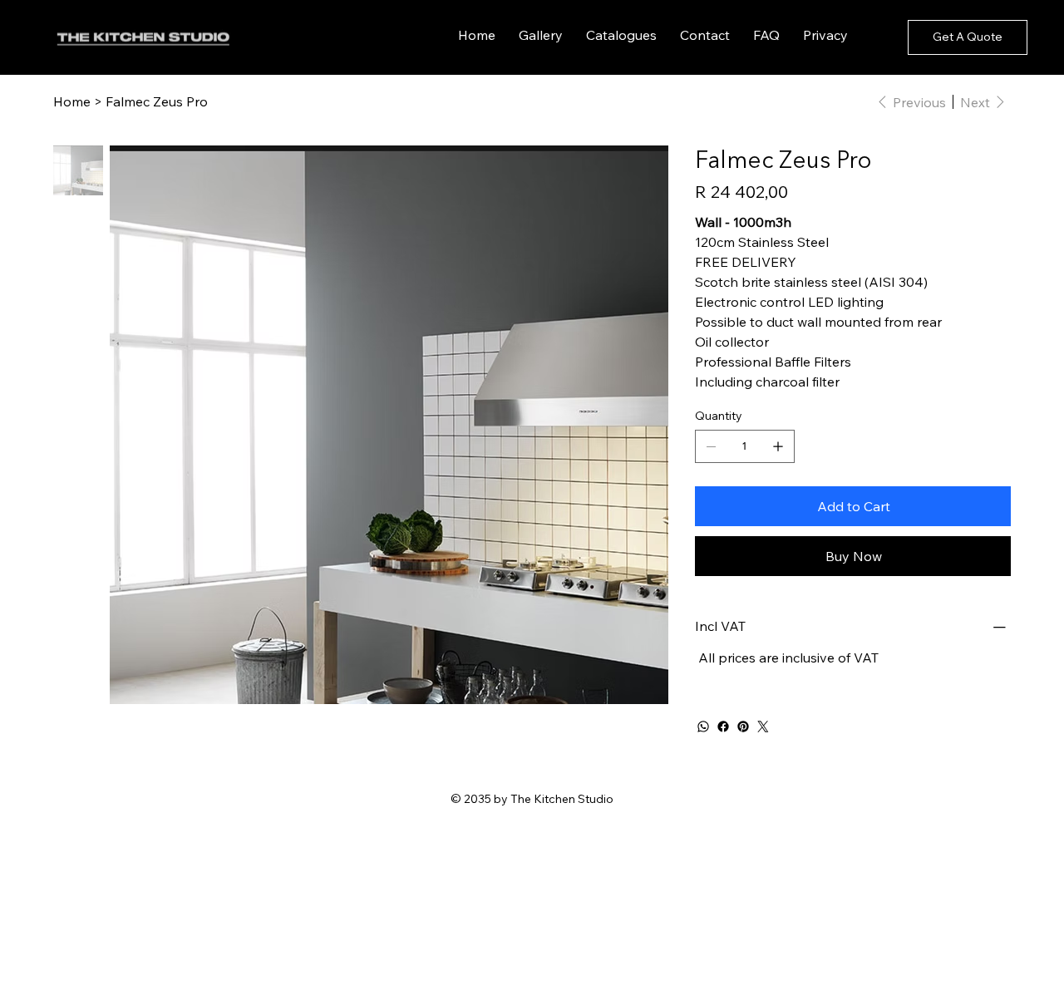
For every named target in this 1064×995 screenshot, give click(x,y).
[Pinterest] (743, 726)
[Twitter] (763, 726)
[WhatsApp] (703, 726)
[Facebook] (723, 726)
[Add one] (778, 446)
